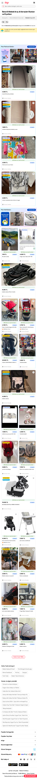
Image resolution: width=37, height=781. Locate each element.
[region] (19, 56)
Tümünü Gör (31, 46)
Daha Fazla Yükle (18, 657)
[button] (2, 3)
